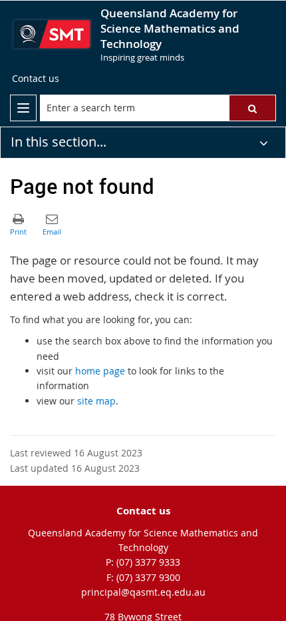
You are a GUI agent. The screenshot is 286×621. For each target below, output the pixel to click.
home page (100, 370)
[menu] (23, 108)
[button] (252, 108)
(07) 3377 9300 (148, 577)
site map (96, 400)
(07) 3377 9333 (148, 562)
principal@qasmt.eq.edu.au (143, 592)
